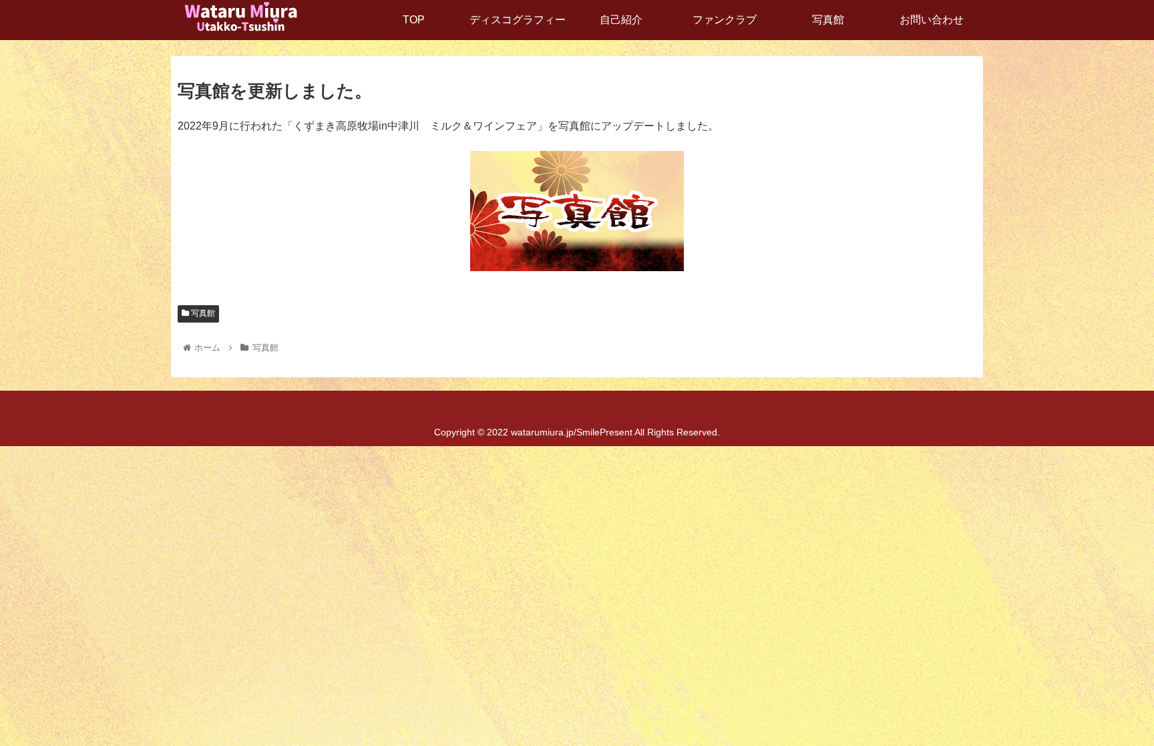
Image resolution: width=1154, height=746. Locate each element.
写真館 (202, 313)
